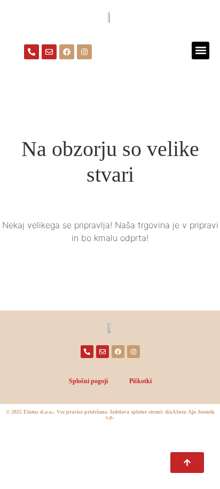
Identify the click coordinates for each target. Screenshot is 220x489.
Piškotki (140, 381)
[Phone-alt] (31, 51)
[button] (200, 50)
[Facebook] (66, 51)
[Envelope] (49, 51)
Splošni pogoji (88, 381)
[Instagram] (84, 51)
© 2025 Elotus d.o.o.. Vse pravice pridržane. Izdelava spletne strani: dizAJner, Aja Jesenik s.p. (110, 414)
